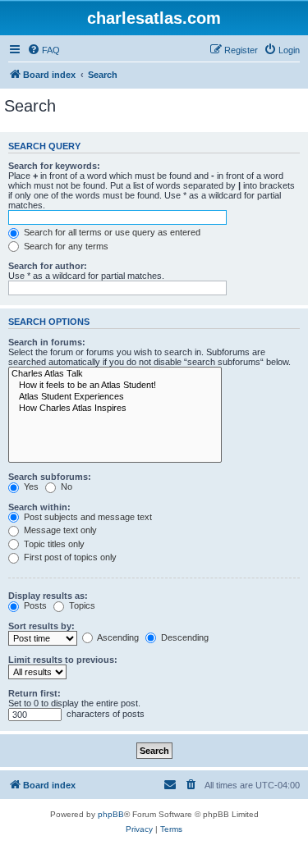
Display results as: (48, 596)
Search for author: (47, 266)
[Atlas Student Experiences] (115, 397)
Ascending (117, 637)
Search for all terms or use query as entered (110, 232)
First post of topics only (69, 557)
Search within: (39, 507)
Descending (184, 637)
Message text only (59, 530)
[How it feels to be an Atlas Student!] (115, 385)
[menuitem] (43, 50)
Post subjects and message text (86, 517)
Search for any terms (64, 246)
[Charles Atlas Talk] (115, 374)
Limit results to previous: (62, 660)
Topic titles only (53, 544)
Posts (34, 605)
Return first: (34, 693)
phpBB (111, 814)
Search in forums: (46, 342)
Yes (30, 486)
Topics (81, 605)
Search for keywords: (54, 166)
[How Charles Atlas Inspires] (115, 408)
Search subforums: (49, 477)
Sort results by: (41, 626)
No (65, 486)
